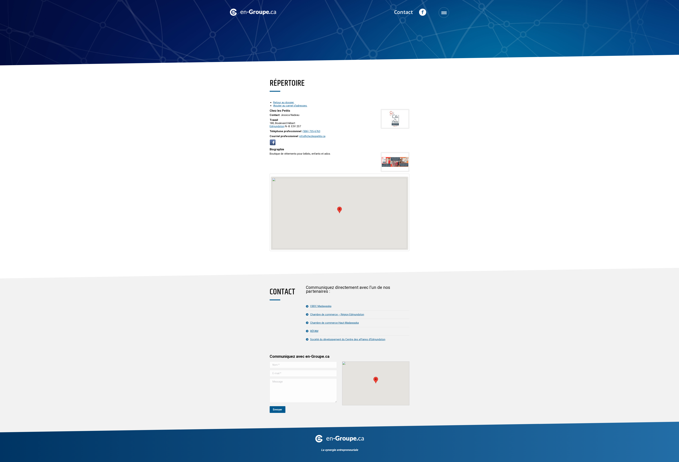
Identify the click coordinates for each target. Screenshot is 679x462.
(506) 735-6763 (311, 131)
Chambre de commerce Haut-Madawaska (334, 322)
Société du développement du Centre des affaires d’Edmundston (347, 339)
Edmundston (277, 126)
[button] (375, 380)
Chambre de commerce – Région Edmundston (337, 314)
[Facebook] (272, 144)
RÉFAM (314, 331)
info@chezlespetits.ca (312, 136)
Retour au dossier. (283, 102)
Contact (403, 12)
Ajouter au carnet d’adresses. (290, 105)
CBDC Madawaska (320, 306)
